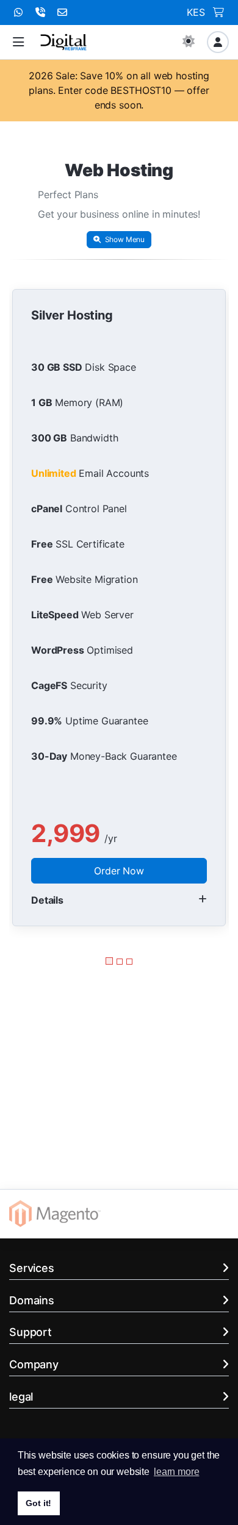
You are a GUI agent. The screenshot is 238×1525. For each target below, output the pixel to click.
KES (196, 12)
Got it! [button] (38, 1503)
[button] (18, 42)
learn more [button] (176, 1471)
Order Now (119, 871)
